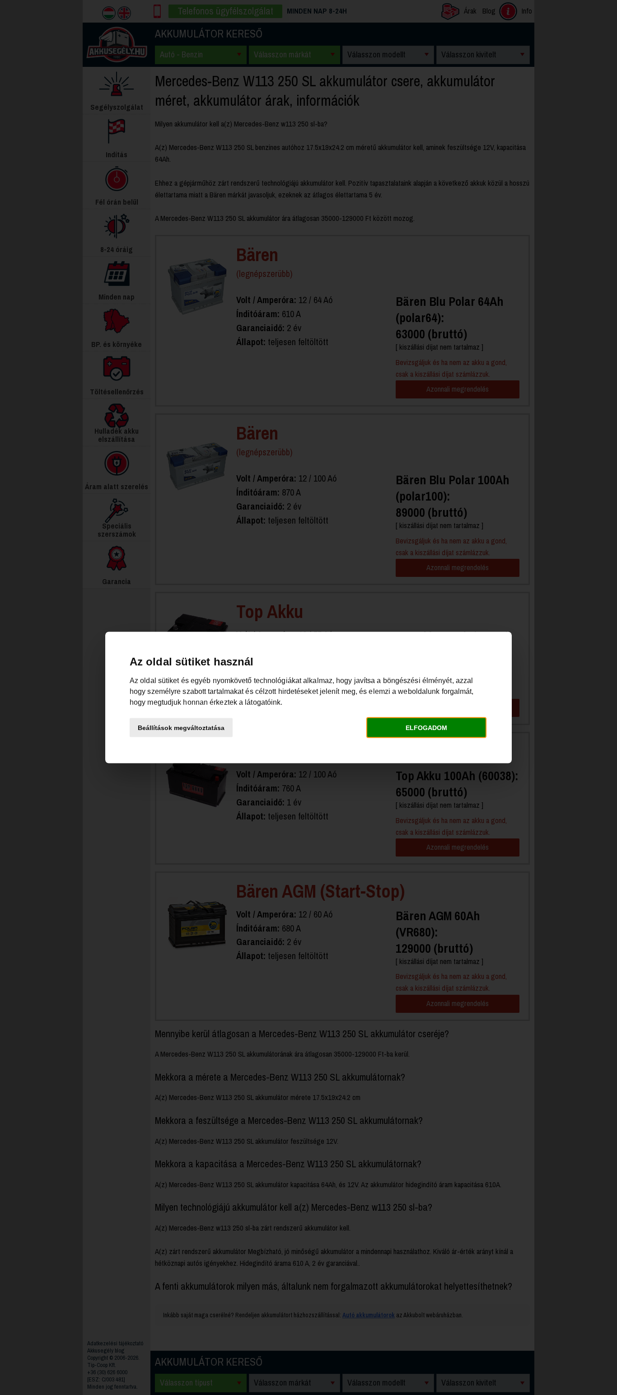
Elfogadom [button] (426, 727)
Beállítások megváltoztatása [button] (181, 727)
